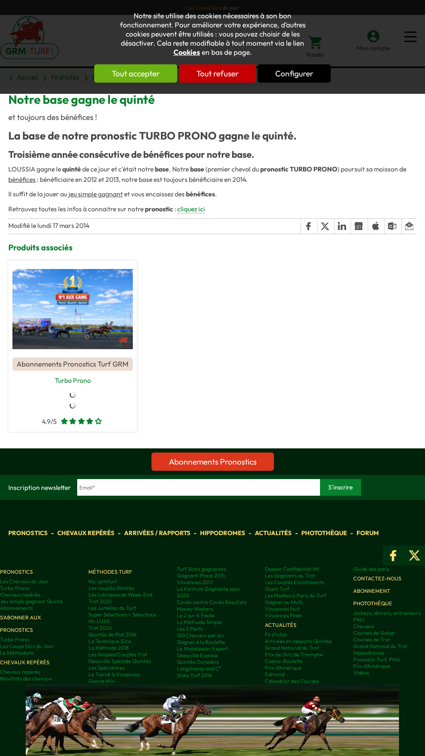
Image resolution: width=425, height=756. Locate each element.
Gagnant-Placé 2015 (201, 575)
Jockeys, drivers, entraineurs (386, 612)
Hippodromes (222, 533)
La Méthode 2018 (108, 647)
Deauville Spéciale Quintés (119, 661)
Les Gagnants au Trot (290, 575)
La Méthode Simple (199, 622)
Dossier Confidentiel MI (292, 568)
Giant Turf (277, 588)
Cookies (186, 52)
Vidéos (361, 672)
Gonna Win (101, 681)
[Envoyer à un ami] (409, 226)
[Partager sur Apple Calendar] (376, 226)
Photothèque (324, 533)
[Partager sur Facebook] (308, 226)
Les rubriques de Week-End (120, 594)
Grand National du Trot (292, 647)
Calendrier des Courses (292, 681)
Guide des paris (371, 568)
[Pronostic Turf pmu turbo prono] (72, 309)
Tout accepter (136, 73)
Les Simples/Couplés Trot (117, 654)
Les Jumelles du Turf (112, 607)
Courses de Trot (371, 639)
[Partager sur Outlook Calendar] (392, 226)
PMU (359, 619)
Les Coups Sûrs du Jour (27, 646)
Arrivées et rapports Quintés (298, 641)
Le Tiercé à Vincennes (114, 674)
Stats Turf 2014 (194, 675)
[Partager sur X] (325, 226)
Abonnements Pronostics (212, 462)
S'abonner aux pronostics (20, 623)
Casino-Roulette (284, 661)
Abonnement (371, 590)
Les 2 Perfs (190, 628)
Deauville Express (197, 655)
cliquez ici (191, 209)
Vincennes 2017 (195, 582)
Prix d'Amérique (283, 667)
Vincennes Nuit (282, 608)
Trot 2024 (100, 627)
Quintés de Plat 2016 (112, 634)
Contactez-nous (377, 578)
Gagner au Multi (284, 602)
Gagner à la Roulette (201, 642)
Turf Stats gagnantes (201, 568)
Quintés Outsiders (198, 661)
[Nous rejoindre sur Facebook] (393, 555)
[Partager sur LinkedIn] (342, 226)
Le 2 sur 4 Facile (196, 615)
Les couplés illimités (111, 588)
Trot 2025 (100, 601)
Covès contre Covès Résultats (212, 602)
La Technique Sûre (109, 641)
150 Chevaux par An (200, 635)
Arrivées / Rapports (157, 533)
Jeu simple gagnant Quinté (31, 601)
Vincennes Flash (283, 615)
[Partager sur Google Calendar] (359, 226)
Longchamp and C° (199, 668)
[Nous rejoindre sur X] (414, 555)
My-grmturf (102, 581)
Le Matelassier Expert (202, 648)
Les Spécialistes (106, 667)
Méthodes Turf (110, 571)
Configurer (294, 73)
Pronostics (28, 533)
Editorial (275, 674)
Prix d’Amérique (371, 666)
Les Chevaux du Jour (24, 581)
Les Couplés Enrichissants (294, 582)
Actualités (273, 533)
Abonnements (16, 607)
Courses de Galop (373, 632)
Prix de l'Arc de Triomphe (294, 654)
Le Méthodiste (17, 652)
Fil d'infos (276, 634)
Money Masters (195, 608)
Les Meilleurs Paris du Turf (295, 595)
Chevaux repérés (86, 533)
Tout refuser (217, 73)
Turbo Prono (73, 380)
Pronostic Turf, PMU (377, 659)
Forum (368, 533)
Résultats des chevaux (25, 678)
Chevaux (363, 626)
